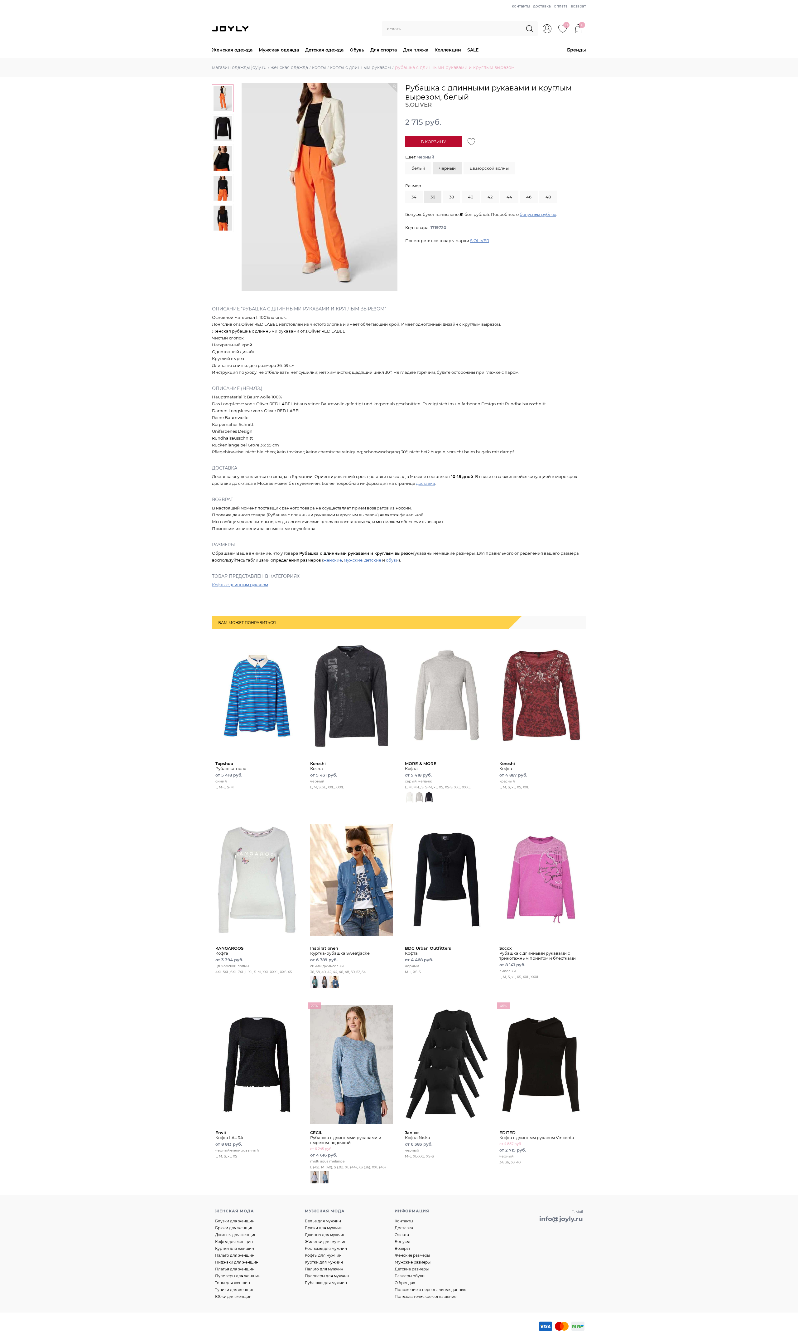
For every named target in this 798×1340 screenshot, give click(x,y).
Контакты (404, 1221)
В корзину (433, 141)
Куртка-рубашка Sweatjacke (340, 951)
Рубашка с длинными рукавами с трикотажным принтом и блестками (537, 953)
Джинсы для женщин (236, 1234)
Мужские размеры (412, 1262)
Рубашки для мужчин (326, 1282)
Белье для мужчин (323, 1221)
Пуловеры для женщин (237, 1276)
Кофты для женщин (234, 1241)
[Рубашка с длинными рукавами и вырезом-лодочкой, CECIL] (351, 1064)
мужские (353, 560)
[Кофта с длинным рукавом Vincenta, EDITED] (541, 1064)
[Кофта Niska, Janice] (446, 1064)
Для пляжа (415, 50)
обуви (392, 560)
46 (528, 196)
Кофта (318, 766)
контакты (521, 6)
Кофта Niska (417, 1135)
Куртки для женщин (234, 1248)
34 (413, 196)
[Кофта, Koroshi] (351, 695)
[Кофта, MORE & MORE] (446, 695)
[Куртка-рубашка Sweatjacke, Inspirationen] (351, 879)
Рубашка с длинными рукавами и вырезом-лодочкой (345, 1137)
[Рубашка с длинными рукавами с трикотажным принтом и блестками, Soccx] (541, 879)
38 (451, 196)
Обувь (357, 50)
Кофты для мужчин (323, 1255)
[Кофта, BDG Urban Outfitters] (446, 879)
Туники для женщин (234, 1289)
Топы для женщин (232, 1282)
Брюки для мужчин (323, 1227)
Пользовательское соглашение (425, 1296)
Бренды (576, 50)
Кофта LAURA (229, 1135)
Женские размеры (412, 1255)
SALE (472, 50)
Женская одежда (232, 50)
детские (372, 560)
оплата (561, 6)
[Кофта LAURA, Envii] (257, 1064)
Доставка (404, 1227)
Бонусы (402, 1241)
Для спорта (383, 50)
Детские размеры (412, 1269)
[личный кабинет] (547, 29)
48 (548, 196)
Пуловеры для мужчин (327, 1276)
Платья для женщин (234, 1269)
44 (509, 196)
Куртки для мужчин (324, 1262)
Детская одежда (324, 50)
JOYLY (231, 28)
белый (418, 168)
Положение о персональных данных (430, 1289)
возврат (578, 6)
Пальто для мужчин (324, 1269)
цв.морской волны (489, 168)
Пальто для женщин (234, 1255)
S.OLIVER (479, 240)
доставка (542, 6)
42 (490, 196)
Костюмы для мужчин (326, 1248)
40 (471, 196)
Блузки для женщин (234, 1221)
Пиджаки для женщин (236, 1262)
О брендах (405, 1282)
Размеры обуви (410, 1276)
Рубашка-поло (230, 766)
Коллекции (448, 50)
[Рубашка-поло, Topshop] (257, 695)
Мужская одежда (279, 50)
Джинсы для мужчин (325, 1234)
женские (332, 560)
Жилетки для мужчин (326, 1241)
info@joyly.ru (561, 1219)
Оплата (402, 1234)
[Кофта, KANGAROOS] (257, 879)
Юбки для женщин (233, 1296)
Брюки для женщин (234, 1227)
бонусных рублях (538, 214)
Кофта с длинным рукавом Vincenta (536, 1135)
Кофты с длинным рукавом (240, 584)
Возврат (403, 1248)
